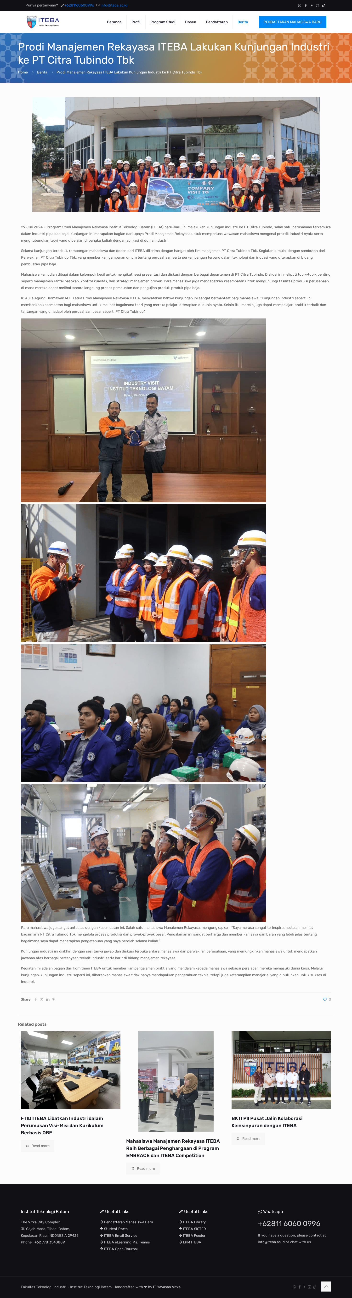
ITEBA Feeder (193, 1235)
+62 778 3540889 (49, 1242)
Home (23, 72)
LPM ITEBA (191, 1242)
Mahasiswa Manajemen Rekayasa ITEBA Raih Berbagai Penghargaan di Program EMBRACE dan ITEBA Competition (173, 1148)
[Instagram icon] (317, 5)
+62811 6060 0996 (289, 1223)
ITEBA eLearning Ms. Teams (126, 1242)
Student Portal (116, 1229)
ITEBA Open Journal (120, 1249)
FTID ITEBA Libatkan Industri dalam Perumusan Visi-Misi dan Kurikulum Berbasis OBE (62, 1125)
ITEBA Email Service (120, 1235)
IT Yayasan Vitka (167, 1287)
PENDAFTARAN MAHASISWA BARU (293, 22)
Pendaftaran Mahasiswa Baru (128, 1222)
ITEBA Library (194, 1222)
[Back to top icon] (326, 1286)
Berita (42, 72)
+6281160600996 (79, 5)
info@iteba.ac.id (114, 5)
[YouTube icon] (311, 5)
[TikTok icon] (323, 5)
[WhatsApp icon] (299, 5)
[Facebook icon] (305, 5)
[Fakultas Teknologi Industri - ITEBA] (43, 22)
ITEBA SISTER (194, 1229)
